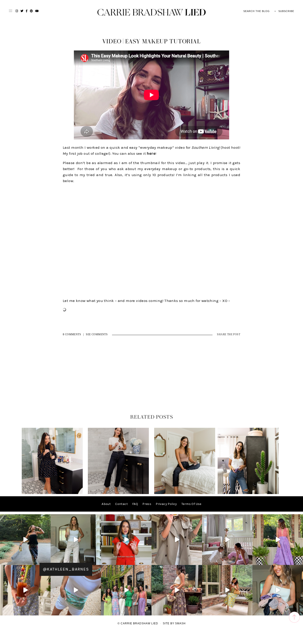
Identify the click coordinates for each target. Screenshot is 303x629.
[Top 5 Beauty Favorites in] (248, 493)
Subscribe (286, 11)
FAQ (135, 504)
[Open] (25, 539)
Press (146, 504)
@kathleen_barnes (66, 569)
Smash (180, 623)
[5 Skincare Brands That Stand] (52, 493)
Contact (121, 504)
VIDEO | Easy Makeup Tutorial (151, 41)
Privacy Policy (166, 504)
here (151, 153)
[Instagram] (46, 561)
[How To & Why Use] (184, 493)
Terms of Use (191, 504)
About (106, 504)
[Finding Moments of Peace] (118, 493)
